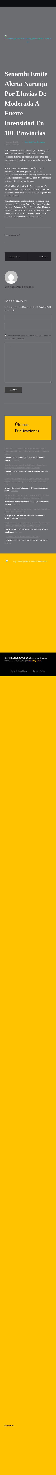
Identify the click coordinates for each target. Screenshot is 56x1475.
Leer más (16, 460)
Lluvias (7, 145)
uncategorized (14, 235)
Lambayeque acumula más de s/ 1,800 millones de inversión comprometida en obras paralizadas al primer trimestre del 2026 (27, 481)
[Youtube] (14, 3)
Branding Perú (34, 661)
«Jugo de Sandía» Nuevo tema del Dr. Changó (23, 537)
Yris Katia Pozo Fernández (35, 142)
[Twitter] (3, 3)
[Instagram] (9, 3)
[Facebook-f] (20, 3)
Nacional (16, 145)
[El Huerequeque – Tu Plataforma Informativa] (15, 13)
